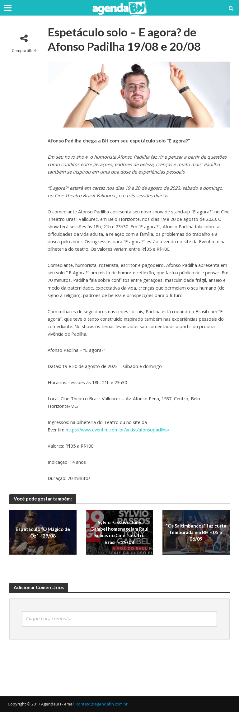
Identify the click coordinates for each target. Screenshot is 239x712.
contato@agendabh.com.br (102, 704)
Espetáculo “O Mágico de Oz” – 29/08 (43, 532)
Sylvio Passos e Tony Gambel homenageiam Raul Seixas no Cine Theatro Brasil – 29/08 (119, 532)
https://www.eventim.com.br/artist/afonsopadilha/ (117, 429)
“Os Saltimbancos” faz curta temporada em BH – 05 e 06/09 (196, 532)
